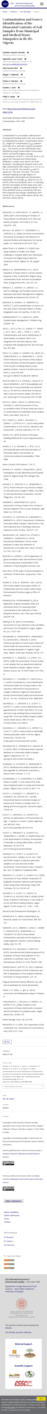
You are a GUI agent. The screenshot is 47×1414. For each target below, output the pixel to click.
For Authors (8, 1241)
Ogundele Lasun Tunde (13, 59)
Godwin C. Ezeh (9, 87)
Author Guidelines (11, 1212)
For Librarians (9, 1245)
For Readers (9, 1237)
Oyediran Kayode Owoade (14, 52)
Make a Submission (13, 1201)
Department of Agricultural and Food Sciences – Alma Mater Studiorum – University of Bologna (20, 1289)
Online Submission (11, 1215)
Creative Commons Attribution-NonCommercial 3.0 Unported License (23, 1179)
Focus (6, 1218)
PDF (8, 1042)
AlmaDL (8, 1328)
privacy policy (10, 1407)
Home (5, 11)
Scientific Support (24, 1365)
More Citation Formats (13, 1086)
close (41, 1398)
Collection (20, 1332)
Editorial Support (23, 1344)
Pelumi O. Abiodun (11, 81)
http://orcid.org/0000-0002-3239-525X (15, 64)
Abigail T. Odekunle (11, 74)
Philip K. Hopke (9, 96)
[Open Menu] (42, 4)
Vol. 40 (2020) (25, 11)
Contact (7, 1222)
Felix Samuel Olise (10, 68)
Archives (13, 11)
